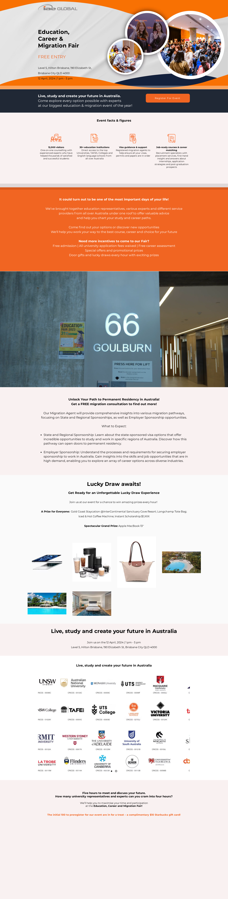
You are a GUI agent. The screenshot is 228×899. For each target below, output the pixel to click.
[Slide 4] (116, 771)
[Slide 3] (112, 771)
